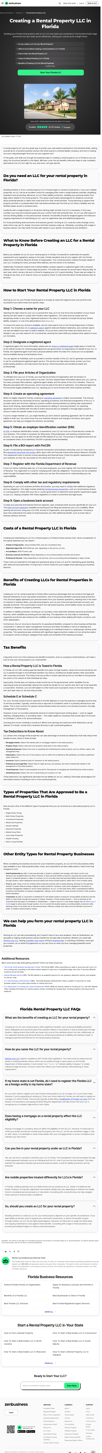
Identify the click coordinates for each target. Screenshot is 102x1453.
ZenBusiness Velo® (50, 1424)
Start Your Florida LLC (50, 72)
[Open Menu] (2, 3)
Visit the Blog (69, 1424)
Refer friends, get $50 (72, 1437)
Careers (67, 1411)
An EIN (6, 431)
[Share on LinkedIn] (6, 1252)
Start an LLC (92, 3)
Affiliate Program (70, 1431)
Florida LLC (19, 13)
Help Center (90, 1415)
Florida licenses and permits (56, 489)
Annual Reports (48, 1421)
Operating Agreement (51, 1418)
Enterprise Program (71, 1434)
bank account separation (17, 508)
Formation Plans (49, 1408)
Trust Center (90, 1430)
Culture (67, 1418)
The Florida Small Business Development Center (22, 967)
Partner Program (70, 1427)
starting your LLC (10, 941)
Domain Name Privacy (51, 1443)
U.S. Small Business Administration (17, 981)
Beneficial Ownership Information (21, 452)
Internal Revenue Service (13, 975)
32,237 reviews (54, 127)
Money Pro (47, 1427)
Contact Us (90, 1418)
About (67, 1408)
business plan (58, 941)
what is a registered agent (63, 346)
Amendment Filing (49, 1434)
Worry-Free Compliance (51, 1415)
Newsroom (68, 1421)
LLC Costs (47, 1431)
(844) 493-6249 (69, 3)
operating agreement (53, 398)
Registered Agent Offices (73, 1440)
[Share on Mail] (19, 1252)
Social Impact (69, 1415)
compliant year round (34, 941)
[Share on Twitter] (11, 1252)
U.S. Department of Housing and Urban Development (24, 986)
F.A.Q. (88, 1411)
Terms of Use (90, 1421)
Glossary (89, 1433)
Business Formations (6, 13)
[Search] (60, 3)
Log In (11, 1412)
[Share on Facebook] (15, 1252)
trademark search (36, 328)
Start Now (72, 1385)
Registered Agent (49, 1411)
